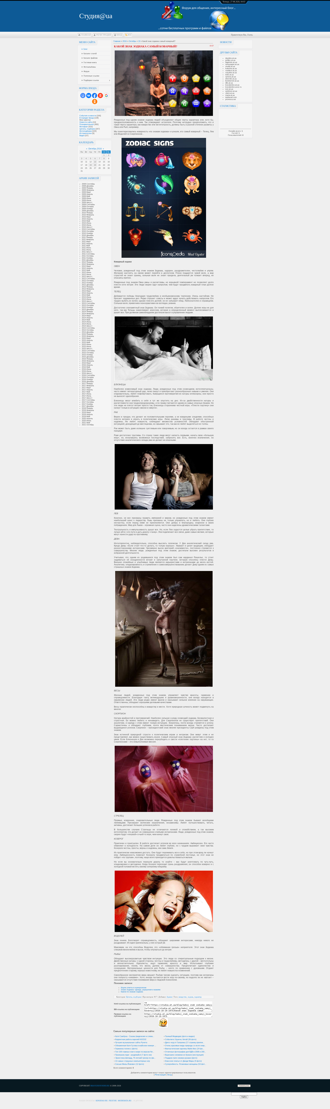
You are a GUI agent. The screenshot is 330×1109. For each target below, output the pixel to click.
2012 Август (87, 276)
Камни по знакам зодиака (132, 992)
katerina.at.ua (231, 68)
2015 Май (86, 342)
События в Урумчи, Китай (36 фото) (180, 1039)
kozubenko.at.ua (232, 85)
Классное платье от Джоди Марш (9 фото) (183, 1061)
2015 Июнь (86, 344)
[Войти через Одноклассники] (94, 101)
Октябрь (132, 41)
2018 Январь (87, 408)
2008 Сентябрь (88, 184)
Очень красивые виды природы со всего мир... (185, 1046)
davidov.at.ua (230, 58)
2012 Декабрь (88, 285)
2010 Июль (86, 225)
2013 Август (87, 301)
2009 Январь (87, 188)
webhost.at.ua (231, 91)
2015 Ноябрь (87, 355)
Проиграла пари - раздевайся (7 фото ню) (133, 1055)
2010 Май (86, 221)
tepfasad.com (231, 97)
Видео (82, 135)
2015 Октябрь (88, 353)
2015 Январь (87, 334)
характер (198, 997)
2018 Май (86, 416)
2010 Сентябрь (88, 229)
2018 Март (86, 412)
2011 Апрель (87, 244)
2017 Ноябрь (87, 404)
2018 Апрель (87, 414)
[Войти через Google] (106, 95)
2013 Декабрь (88, 309)
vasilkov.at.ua (231, 70)
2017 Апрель (87, 390)
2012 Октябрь (88, 281)
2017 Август (87, 398)
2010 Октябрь (88, 231)
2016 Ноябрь (87, 379)
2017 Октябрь (88, 402)
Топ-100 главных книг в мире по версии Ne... (134, 1052)
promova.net (230, 99)
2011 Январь (87, 237)
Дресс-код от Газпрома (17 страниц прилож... (184, 1042)
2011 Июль (86, 250)
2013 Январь (87, 287)
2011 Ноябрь (87, 258)
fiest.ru (113, 1101)
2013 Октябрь (88, 305)
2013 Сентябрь (88, 303)
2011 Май (86, 246)
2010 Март (86, 217)
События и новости (87, 116)
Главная (86, 35)
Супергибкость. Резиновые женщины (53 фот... (185, 1064)
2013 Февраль (88, 289)
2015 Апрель (87, 340)
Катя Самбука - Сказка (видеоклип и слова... (134, 1036)
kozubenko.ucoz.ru (233, 87)
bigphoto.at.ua (231, 62)
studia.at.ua (230, 66)
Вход (119, 35)
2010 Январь (87, 213)
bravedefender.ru (100, 1086)
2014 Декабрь (88, 332)
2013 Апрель (87, 293)
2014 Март (86, 316)
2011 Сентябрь (88, 254)
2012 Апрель (87, 268)
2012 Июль (86, 274)
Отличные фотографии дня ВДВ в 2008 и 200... (185, 1052)
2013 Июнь (86, 297)
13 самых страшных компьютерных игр (132, 1061)
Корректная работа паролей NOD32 (130, 1039)
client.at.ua (229, 93)
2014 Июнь (86, 322)
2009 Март (86, 192)
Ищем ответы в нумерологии (133, 988)
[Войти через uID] (82, 95)
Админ (169, 997)
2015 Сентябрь (88, 351)
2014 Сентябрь (88, 328)
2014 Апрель (87, 318)
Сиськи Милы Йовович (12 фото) (129, 1064)
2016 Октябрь (88, 377)
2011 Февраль (88, 239)
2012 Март (86, 266)
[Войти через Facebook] (94, 95)
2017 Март (86, 388)
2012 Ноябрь (87, 283)
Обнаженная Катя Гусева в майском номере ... (135, 1046)
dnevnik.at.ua (230, 79)
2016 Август (87, 373)
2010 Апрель (87, 219)
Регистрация (103, 35)
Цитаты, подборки (87, 129)
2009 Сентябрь (88, 204)
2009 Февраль (88, 190)
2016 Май (86, 367)
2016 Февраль (88, 361)
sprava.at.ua (230, 77)
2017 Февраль (88, 386)
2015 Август (87, 348)
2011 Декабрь (88, 260)
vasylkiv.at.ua (231, 73)
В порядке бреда (86, 118)
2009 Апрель (87, 194)
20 (95, 165)
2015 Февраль (88, 336)
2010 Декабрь (88, 235)
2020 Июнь (86, 421)
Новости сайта (85, 122)
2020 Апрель (87, 418)
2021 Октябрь (88, 425)
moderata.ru (124, 1101)
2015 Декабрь (88, 357)
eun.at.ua (229, 89)
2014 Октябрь (88, 330)
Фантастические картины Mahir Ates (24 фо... (184, 1049)
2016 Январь (87, 359)
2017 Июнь (86, 394)
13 (95, 162)
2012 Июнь (86, 272)
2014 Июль (86, 324)
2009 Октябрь (88, 206)
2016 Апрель (87, 365)
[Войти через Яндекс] (100, 95)
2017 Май (86, 392)
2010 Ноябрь (87, 233)
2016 (125, 41)
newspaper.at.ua (232, 64)
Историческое (85, 133)
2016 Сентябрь (88, 375)
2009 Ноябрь (87, 209)
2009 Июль (86, 200)
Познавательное (86, 124)
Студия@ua (95, 16)
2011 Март (86, 241)
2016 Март (86, 363)
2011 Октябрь (88, 256)
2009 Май (86, 196)
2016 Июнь (86, 369)
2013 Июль (86, 299)
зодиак (190, 997)
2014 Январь (87, 311)
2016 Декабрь (88, 381)
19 (91, 165)
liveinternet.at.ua (232, 81)
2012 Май (86, 270)
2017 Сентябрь (88, 400)
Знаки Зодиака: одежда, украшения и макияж (140, 990)
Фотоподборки (85, 131)
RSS (129, 35)
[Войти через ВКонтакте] (88, 95)
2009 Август (87, 202)
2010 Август (87, 227)
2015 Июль (86, 346)
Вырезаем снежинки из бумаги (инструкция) (184, 1055)
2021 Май (86, 423)
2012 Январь (87, 262)
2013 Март (86, 291)
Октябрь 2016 (95, 149)
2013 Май (86, 295)
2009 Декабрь (88, 211)
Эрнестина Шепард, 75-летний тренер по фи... (135, 1058)
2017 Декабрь (88, 406)
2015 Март (86, 338)
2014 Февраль (88, 313)
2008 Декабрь (88, 186)
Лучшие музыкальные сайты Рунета (131, 1042)
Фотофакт (83, 127)
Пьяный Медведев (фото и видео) (180, 1036)
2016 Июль (86, 371)
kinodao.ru (102, 1101)
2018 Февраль (88, 410)
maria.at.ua (230, 95)
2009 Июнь (86, 198)
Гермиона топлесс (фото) (126, 1049)
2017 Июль (86, 396)
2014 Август (87, 326)
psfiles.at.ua (230, 60)
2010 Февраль (88, 215)
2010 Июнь (86, 223)
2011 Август (87, 252)
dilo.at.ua (229, 83)
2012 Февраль (88, 264)
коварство (183, 997)
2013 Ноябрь (87, 307)
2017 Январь (87, 383)
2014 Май (86, 320)
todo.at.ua (229, 75)
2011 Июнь (86, 248)
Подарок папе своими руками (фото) (181, 1058)
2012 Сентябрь (88, 279)
